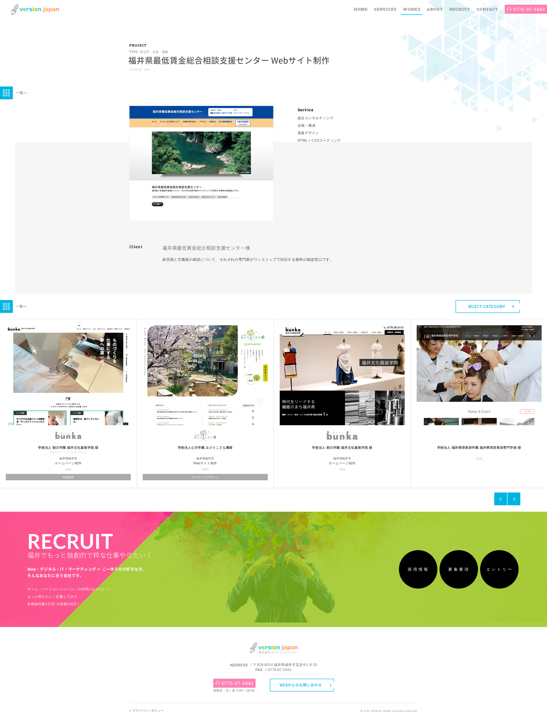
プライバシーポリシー (148, 710)
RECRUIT (459, 9)
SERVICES (385, 9)
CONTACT (487, 9)
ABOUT (435, 9)
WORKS (411, 9)
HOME (361, 9)
